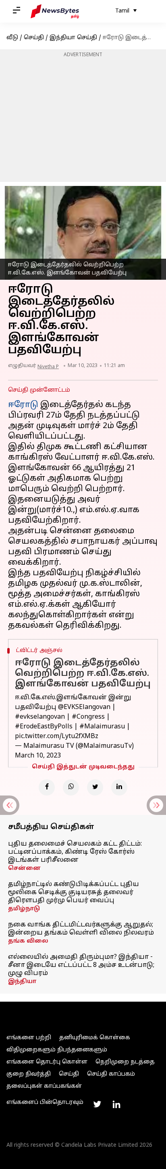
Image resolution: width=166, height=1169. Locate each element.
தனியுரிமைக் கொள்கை (94, 1037)
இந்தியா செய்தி (73, 37)
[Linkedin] (119, 787)
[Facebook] (47, 787)
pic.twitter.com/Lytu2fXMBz (56, 736)
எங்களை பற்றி (28, 1037)
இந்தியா (22, 981)
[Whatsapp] (71, 787)
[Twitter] (95, 787)
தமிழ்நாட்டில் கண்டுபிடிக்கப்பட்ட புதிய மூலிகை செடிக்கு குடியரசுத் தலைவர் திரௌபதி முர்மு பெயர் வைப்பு (73, 892)
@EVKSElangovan (84, 707)
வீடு (12, 37)
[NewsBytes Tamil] (55, 11)
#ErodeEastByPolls (44, 727)
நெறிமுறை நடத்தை (125, 1062)
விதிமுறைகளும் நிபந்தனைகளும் (56, 1050)
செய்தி (34, 37)
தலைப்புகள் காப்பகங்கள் (44, 1086)
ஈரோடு (23, 405)
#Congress (88, 717)
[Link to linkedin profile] (116, 1104)
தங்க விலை (28, 941)
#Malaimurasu (102, 727)
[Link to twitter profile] (97, 1104)
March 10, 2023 (38, 756)
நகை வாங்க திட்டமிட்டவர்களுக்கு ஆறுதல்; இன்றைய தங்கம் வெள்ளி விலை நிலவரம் (81, 929)
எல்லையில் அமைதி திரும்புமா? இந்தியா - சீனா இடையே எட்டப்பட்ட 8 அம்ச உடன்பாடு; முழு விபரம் (81, 965)
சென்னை (24, 868)
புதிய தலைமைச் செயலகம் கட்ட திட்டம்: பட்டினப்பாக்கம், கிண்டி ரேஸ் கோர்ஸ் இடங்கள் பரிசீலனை (75, 852)
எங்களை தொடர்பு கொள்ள (46, 1062)
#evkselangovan (40, 717)
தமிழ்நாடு (24, 908)
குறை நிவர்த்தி (28, 1074)
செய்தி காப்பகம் (111, 1074)
